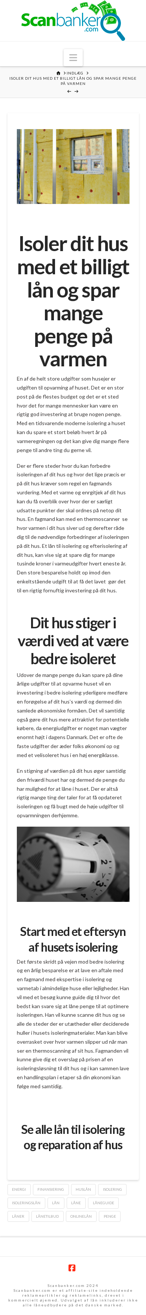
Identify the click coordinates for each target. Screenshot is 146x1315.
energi (19, 1189)
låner (18, 1216)
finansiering (50, 1189)
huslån (83, 1189)
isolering (112, 1189)
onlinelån (81, 1216)
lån (56, 1202)
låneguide (103, 1202)
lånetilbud (47, 1216)
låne (76, 1202)
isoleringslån (26, 1202)
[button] (73, 57)
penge (110, 1216)
